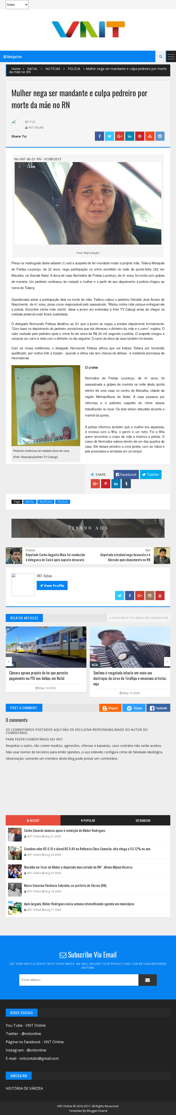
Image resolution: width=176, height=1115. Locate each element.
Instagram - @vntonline (26, 1050)
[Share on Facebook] (99, 136)
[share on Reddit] (160, 136)
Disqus (138, 707)
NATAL (32, 68)
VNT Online (65, 1106)
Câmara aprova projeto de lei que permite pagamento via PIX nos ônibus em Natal (38, 675)
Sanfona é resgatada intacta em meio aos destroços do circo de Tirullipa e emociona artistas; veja (130, 678)
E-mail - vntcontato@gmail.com (32, 1058)
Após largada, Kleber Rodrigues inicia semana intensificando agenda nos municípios (79, 903)
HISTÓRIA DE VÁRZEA (24, 1088)
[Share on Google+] (119, 136)
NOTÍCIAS (52, 68)
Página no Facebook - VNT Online (35, 1041)
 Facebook (126, 474)
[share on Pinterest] (139, 136)
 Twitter (150, 474)
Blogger (113, 707)
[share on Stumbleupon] (149, 136)
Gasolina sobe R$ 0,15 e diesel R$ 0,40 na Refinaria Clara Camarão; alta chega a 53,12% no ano (87, 848)
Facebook (161, 707)
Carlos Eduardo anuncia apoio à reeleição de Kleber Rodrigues (64, 830)
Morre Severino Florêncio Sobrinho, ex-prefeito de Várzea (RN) (65, 885)
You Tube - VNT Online (26, 1025)
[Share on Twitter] (109, 136)
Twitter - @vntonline (23, 1033)
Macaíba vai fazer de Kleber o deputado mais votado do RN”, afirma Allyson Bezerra (78, 866)
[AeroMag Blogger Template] (88, 27)
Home (16, 68)
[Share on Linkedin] (129, 136)
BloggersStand (97, 1111)
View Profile (52, 585)
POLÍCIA (74, 68)
